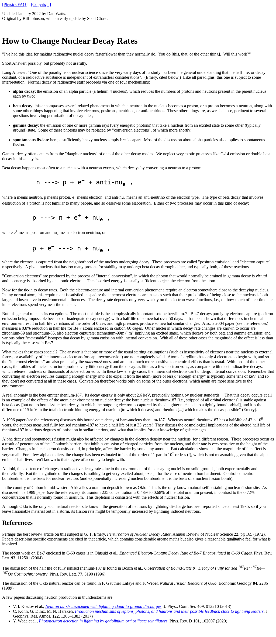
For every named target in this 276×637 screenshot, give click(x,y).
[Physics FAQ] (14, 4)
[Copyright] (41, 4)
